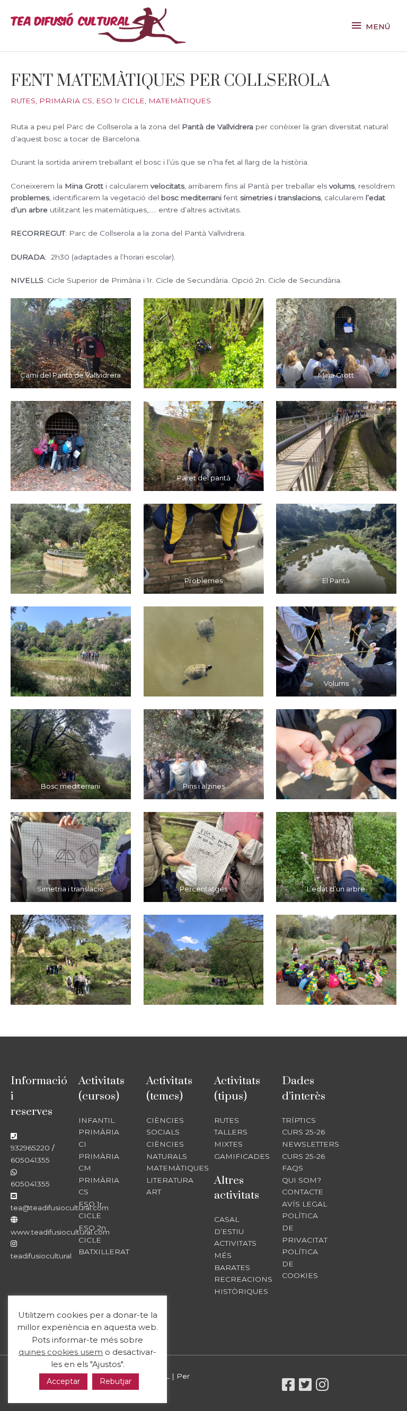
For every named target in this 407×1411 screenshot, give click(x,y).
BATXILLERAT (103, 1251)
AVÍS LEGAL (304, 1204)
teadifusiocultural (41, 1256)
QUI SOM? (301, 1180)
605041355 (30, 1160)
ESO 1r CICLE (120, 100)
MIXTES (228, 1144)
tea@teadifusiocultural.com (60, 1207)
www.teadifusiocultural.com (60, 1232)
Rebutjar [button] (115, 1381)
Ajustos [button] (106, 1364)
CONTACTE (302, 1191)
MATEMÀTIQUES (179, 100)
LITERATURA (169, 1180)
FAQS (292, 1168)
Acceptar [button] (63, 1381)
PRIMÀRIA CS (65, 100)
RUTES (23, 100)
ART (153, 1191)
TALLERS (230, 1132)
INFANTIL (96, 1120)
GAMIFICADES (242, 1156)
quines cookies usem (61, 1352)
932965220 (30, 1148)
